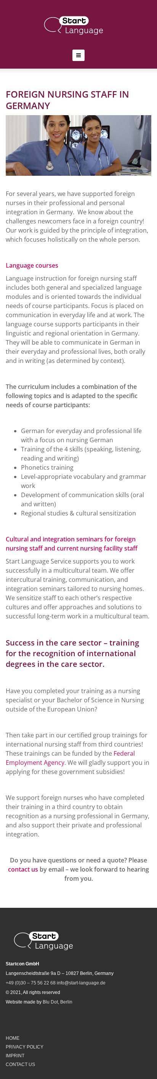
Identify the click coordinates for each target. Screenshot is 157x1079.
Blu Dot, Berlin (57, 1002)
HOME (12, 1038)
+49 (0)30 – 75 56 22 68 (31, 983)
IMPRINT (15, 1055)
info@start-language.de (81, 983)
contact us (23, 869)
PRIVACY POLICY (24, 1047)
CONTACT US (20, 1064)
